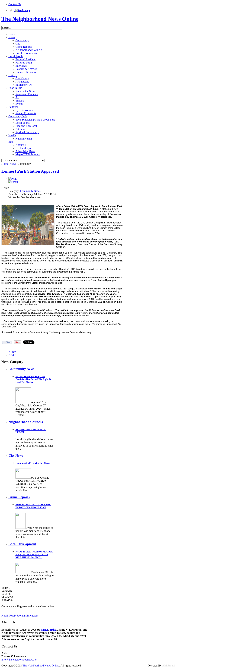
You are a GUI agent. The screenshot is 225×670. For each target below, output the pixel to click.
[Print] (12, 178)
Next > (12, 354)
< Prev (12, 351)
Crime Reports (19, 497)
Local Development (22, 544)
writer (44, 629)
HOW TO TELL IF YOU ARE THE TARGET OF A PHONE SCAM (33, 506)
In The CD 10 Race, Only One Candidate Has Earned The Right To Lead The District (33, 379)
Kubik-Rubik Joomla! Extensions (19, 615)
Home (4, 163)
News (13, 163)
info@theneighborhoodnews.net (19, 659)
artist (53, 629)
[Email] (13, 181)
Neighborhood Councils (25, 422)
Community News (30, 190)
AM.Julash (168, 665)
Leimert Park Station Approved (30, 171)
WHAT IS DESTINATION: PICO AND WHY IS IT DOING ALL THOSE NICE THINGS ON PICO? (34, 554)
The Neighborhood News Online (40, 665)
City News (15, 455)
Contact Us (14, 4)
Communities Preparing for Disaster (33, 463)
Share (8, 342)
